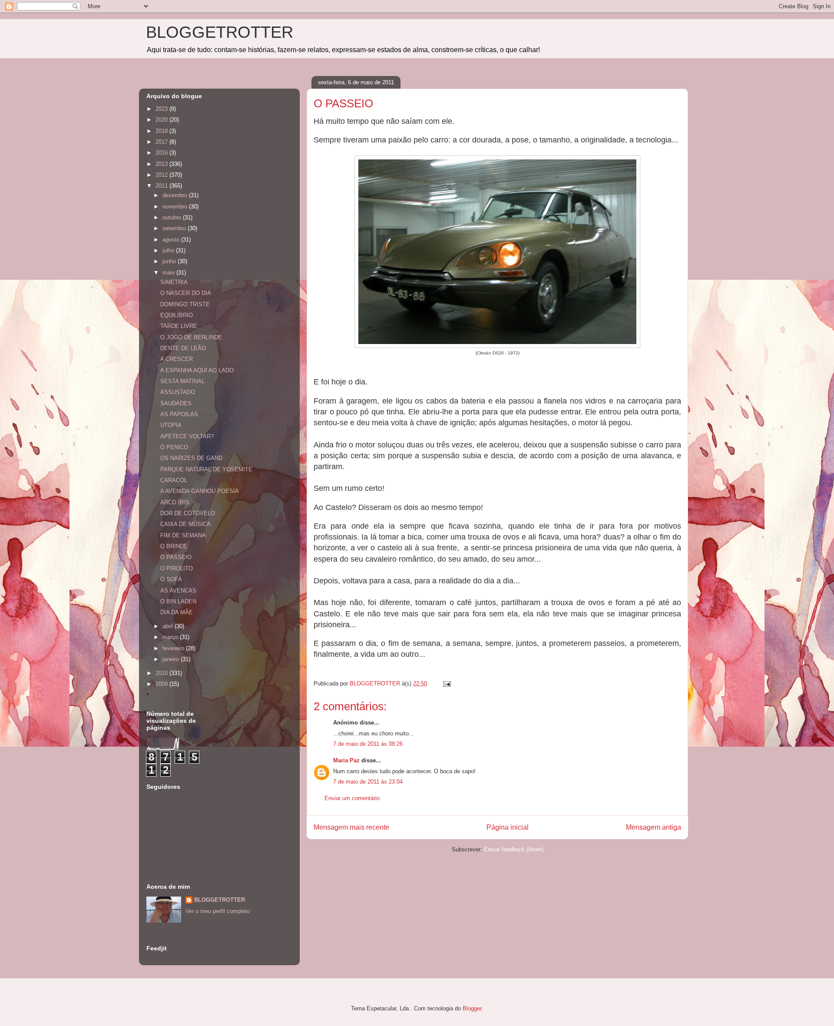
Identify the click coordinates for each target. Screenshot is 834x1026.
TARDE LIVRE (178, 326)
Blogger (472, 1008)
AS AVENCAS (178, 590)
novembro (175, 206)
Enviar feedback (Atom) (513, 849)
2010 (162, 673)
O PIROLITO (176, 568)
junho (170, 261)
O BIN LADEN (178, 601)
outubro (172, 217)
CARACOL (173, 480)
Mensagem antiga (653, 827)
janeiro (171, 659)
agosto (171, 239)
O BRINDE (174, 546)
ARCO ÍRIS (174, 502)
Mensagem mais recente (351, 827)
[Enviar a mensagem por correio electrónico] (446, 683)
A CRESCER (176, 359)
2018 (162, 131)
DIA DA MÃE (176, 612)
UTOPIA (171, 425)
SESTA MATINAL (182, 381)
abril (168, 626)
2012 (162, 175)
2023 (162, 109)
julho (169, 250)
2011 (162, 185)
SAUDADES (176, 403)
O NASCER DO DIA (185, 293)
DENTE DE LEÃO (183, 348)
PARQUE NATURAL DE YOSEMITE (206, 469)
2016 (162, 152)
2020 (162, 119)
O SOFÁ (171, 579)
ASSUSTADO (177, 392)
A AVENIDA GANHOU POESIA (199, 491)
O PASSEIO (176, 557)
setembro (175, 228)
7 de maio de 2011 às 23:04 (368, 781)
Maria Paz (346, 760)
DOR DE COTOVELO (187, 513)
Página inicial (507, 827)
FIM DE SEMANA (183, 535)
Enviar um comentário (352, 798)
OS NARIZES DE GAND (191, 458)
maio (169, 272)
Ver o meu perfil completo (217, 911)
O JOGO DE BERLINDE (191, 337)
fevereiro (174, 648)
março (171, 637)
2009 (162, 684)
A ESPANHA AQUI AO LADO (197, 370)
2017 (162, 142)
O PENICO (174, 447)
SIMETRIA (174, 282)
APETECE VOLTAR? (187, 436)
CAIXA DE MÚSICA (185, 524)
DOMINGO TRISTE (185, 304)
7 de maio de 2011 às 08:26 (368, 744)
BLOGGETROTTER (219, 32)
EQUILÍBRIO (176, 315)
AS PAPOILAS (179, 414)
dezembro (175, 195)
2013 (162, 164)
